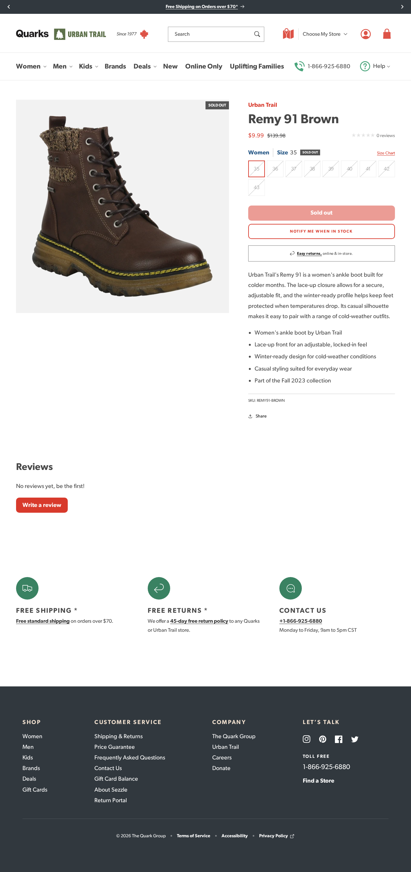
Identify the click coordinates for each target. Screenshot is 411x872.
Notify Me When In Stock (321, 231)
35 (259, 171)
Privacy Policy (273, 836)
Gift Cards (34, 789)
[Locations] (288, 34)
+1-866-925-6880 (300, 621)
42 (389, 171)
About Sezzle (110, 789)
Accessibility (235, 836)
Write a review (41, 505)
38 (315, 171)
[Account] (365, 34)
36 (278, 171)
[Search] (257, 34)
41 (371, 171)
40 (352, 171)
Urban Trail (262, 104)
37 (296, 171)
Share (261, 416)
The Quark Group (234, 736)
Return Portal (110, 800)
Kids (27, 757)
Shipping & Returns (118, 736)
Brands (31, 768)
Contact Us (108, 768)
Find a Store (318, 780)
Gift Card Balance (116, 778)
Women (32, 736)
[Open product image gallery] (122, 206)
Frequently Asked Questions (129, 757)
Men (28, 746)
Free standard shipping (43, 621)
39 (333, 171)
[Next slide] (402, 6)
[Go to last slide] (9, 6)
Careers (222, 757)
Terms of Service (193, 836)
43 (259, 190)
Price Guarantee (114, 746)
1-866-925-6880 (329, 66)
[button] (387, 34)
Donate (221, 768)
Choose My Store (321, 34)
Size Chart (386, 153)
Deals (29, 778)
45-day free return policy (199, 621)
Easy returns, (309, 253)
